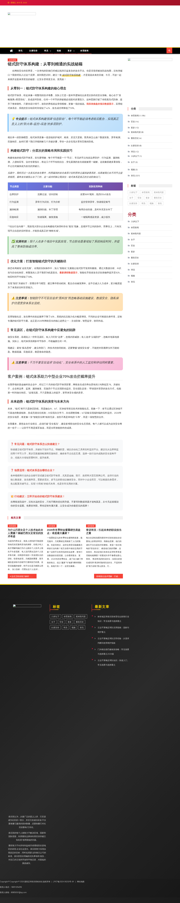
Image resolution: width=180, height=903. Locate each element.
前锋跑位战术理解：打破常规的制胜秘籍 (109, 576)
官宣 (133, 121)
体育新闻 (84, 50)
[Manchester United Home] (11, 51)
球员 (46, 50)
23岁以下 (135, 156)
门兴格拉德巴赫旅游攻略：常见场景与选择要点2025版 (113, 651)
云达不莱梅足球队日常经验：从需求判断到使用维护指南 (113, 640)
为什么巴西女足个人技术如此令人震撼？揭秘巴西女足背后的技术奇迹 (25, 533)
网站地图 (80, 881)
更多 (70, 50)
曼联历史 (135, 138)
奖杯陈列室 (136, 132)
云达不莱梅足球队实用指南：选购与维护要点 (113, 629)
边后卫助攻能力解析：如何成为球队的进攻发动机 (24, 576)
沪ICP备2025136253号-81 (63, 881)
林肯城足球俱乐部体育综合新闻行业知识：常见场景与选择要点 (113, 618)
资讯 (20, 50)
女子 (133, 162)
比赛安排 (33, 50)
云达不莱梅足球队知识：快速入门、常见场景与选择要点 (113, 662)
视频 (59, 50)
